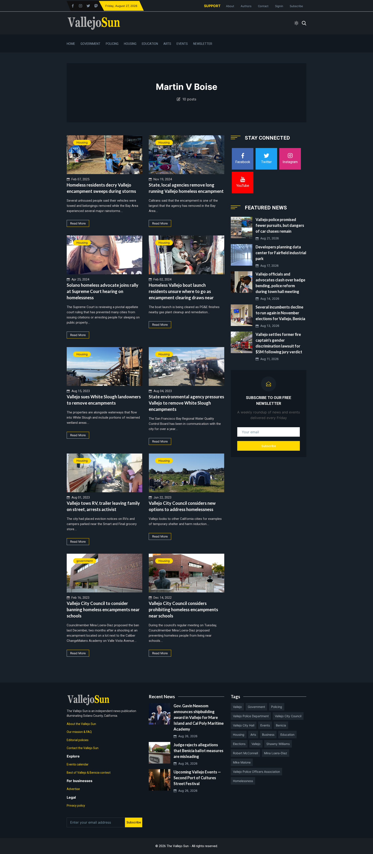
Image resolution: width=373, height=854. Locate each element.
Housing (130, 43)
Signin (279, 6)
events (265, 725)
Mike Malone (242, 762)
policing (276, 707)
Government (90, 43)
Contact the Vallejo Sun (82, 748)
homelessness (243, 781)
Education (150, 43)
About (230, 6)
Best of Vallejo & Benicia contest (89, 772)
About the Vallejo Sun (81, 724)
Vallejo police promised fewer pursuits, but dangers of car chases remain (280, 225)
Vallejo (237, 707)
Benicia (281, 725)
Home (71, 43)
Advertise (73, 789)
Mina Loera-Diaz (275, 753)
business (268, 734)
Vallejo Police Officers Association (256, 771)
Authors (246, 6)
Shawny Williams (278, 744)
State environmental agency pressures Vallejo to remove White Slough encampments (186, 403)
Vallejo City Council (288, 716)
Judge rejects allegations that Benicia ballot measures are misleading (198, 750)
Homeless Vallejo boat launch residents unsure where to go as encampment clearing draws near (181, 291)
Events (182, 43)
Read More (78, 223)
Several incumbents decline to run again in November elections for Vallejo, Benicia (280, 313)
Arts (167, 43)
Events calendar (78, 764)
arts (253, 734)
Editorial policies (78, 740)
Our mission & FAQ (79, 732)
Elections (239, 744)
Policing (112, 43)
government (84, 561)
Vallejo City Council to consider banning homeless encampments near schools (103, 609)
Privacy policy (76, 805)
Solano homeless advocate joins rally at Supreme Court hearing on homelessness (102, 291)
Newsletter (202, 43)
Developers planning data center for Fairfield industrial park (281, 253)
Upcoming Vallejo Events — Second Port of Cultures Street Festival (197, 778)
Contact (263, 6)
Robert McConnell (245, 753)
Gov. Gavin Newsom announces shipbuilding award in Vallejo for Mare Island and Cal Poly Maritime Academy (199, 717)
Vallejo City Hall (243, 725)
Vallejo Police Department (251, 716)
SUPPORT (212, 6)
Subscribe (296, 6)
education (287, 734)
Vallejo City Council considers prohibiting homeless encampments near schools (183, 609)
